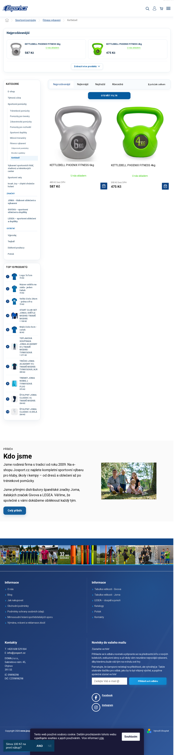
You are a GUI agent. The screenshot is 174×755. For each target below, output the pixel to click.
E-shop (11, 91)
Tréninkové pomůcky (20, 111)
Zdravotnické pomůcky (21, 122)
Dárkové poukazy (16, 247)
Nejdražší (100, 84)
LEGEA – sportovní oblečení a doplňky (22, 220)
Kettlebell (15, 158)
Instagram (107, 705)
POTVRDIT (148, 681)
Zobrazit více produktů (85, 66)
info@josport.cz (16, 653)
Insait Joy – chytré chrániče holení (21, 185)
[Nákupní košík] (161, 8)
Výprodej (12, 235)
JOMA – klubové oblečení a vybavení (22, 202)
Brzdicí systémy (18, 153)
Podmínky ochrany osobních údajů (25, 611)
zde (101, 738)
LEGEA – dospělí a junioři (107, 600)
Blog (9, 594)
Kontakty (99, 617)
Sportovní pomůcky (17, 104)
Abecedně (117, 84)
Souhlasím (130, 736)
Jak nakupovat (15, 600)
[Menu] (168, 8)
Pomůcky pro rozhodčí (20, 127)
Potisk (11, 254)
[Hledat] (147, 8)
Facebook (107, 695)
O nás (10, 589)
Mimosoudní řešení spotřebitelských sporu (30, 617)
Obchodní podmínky (18, 606)
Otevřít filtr (109, 95)
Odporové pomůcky (19, 148)
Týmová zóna (14, 97)
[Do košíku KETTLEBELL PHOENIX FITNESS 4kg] (165, 186)
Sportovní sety (15, 177)
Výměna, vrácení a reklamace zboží (26, 622)
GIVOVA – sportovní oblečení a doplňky (18, 211)
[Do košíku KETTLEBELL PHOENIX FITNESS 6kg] (103, 186)
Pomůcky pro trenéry (20, 116)
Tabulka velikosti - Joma (107, 594)
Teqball (11, 241)
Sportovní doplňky (18, 132)
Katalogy (99, 606)
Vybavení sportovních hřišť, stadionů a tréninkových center (21, 168)
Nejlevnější (82, 84)
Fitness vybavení (18, 143)
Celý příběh (15, 510)
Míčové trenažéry (18, 138)
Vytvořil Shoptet (161, 731)
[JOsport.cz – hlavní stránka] (15, 8)
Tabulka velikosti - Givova (107, 589)
